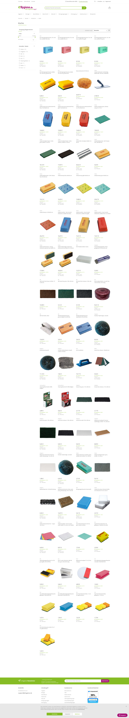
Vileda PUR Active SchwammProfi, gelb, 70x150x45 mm (66, 107)
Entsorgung (44, 702)
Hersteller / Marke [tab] (23, 46)
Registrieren (108, 1)
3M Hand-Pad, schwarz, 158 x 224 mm (83, 282)
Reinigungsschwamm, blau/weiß (83, 489)
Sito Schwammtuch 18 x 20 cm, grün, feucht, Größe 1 (83, 524)
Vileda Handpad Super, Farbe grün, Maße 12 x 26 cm (46, 141)
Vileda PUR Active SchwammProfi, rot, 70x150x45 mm (84, 107)
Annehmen (54, 714)
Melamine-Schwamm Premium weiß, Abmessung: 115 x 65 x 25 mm (47, 455)
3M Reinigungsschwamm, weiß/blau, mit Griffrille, (82, 316)
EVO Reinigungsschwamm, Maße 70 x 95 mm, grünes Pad (65, 72)
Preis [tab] (20, 33)
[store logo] (29, 8)
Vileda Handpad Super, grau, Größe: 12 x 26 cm (101, 455)
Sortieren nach (88, 30)
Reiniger (43, 692)
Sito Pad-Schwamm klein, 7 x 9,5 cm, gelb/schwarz (83, 594)
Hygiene (43, 690)
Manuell (27, 18)
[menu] (64, 14)
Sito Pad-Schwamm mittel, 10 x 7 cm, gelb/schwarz (47, 627)
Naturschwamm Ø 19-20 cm (82, 71)
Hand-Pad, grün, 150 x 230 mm (47, 420)
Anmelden (99, 1)
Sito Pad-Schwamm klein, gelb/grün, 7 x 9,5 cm (100, 594)
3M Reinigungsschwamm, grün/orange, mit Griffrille (64, 316)
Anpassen (67, 714)
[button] (95, 1)
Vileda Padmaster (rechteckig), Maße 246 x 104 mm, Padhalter (101, 72)
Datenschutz (67, 696)
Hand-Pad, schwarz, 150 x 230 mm (65, 420)
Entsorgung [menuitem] (74, 14)
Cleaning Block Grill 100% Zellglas (65, 387)
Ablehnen (77, 714)
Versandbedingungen (69, 700)
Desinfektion (44, 694)
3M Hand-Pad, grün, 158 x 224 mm (65, 281)
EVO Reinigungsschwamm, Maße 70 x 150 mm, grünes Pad (47, 72)
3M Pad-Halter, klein (44, 315)
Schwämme (33, 18)
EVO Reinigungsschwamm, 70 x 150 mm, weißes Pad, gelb (84, 38)
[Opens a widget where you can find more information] (122, 715)
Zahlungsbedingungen (69, 698)
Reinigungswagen (45, 700)
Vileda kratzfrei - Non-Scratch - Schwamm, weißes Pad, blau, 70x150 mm (65, 213)
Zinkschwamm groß (44, 350)
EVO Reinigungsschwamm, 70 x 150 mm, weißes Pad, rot (66, 38)
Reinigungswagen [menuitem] (63, 14)
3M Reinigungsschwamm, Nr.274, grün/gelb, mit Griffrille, (47, 561)
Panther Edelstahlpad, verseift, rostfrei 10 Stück (65, 351)
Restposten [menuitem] (93, 14)
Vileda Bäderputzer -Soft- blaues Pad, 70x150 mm (47, 176)
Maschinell (43, 696)
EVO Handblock (79, 350)
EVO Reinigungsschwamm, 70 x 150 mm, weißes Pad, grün (102, 38)
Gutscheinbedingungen (69, 702)
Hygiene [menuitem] (20, 14)
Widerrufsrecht (67, 694)
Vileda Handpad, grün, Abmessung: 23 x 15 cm (101, 107)
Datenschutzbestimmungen (53, 682)
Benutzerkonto (67, 690)
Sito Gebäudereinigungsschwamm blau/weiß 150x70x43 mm (66, 594)
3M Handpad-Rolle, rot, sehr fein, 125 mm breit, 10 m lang (102, 282)
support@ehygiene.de (25, 693)
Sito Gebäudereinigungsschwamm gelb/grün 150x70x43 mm (47, 594)
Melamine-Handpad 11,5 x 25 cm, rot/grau (83, 561)
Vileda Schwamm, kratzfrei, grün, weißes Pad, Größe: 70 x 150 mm (83, 455)
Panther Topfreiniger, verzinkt (101, 315)
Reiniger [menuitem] (28, 14)
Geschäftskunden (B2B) (72, 1)
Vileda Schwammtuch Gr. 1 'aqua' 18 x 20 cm (47, 524)
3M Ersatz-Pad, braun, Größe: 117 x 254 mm (47, 282)
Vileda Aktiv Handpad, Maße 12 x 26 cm (83, 141)
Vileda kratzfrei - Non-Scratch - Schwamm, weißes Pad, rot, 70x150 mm (102, 213)
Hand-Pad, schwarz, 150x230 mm (101, 350)
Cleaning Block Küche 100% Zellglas (46, 387)
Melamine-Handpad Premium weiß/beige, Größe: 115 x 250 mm (102, 421)
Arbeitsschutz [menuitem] (83, 14)
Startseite (20, 1)
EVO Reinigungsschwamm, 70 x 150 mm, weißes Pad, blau (48, 38)
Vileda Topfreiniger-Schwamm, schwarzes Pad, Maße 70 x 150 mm (66, 247)
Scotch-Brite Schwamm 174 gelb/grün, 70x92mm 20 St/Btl (101, 524)
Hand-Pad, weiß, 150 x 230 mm (83, 420)
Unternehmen (27, 1)
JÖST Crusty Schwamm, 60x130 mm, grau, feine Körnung (65, 561)
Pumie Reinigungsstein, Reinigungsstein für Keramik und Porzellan (101, 247)
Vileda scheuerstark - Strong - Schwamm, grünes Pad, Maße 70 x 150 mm (47, 247)
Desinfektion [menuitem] (36, 14)
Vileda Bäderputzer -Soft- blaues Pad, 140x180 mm (101, 141)
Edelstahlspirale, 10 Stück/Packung (48, 489)
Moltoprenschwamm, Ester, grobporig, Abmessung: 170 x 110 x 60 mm (65, 490)
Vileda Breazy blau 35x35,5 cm (65, 175)
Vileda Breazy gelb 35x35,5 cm (83, 175)
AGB (65, 692)
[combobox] (65, 8)
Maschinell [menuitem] (45, 14)
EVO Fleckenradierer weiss (82, 246)
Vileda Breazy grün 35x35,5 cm (101, 175)
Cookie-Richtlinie (81, 709)
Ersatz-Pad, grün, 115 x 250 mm (83, 387)
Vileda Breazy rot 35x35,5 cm (46, 212)
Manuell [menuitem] (53, 14)
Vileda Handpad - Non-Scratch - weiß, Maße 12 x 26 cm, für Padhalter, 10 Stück (66, 524)
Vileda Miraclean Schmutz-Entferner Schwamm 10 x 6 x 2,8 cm (102, 490)
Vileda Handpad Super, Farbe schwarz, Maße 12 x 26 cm (64, 141)
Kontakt (33, 1)
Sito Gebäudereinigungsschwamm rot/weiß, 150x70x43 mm (102, 561)
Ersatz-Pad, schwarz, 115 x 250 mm (102, 387)
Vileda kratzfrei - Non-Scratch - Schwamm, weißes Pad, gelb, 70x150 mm (83, 213)
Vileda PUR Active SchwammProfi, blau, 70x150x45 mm (47, 107)
